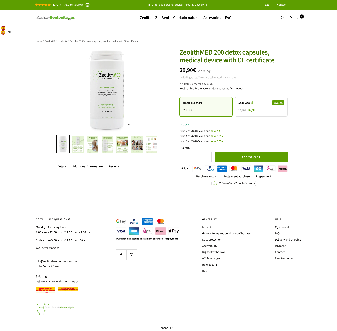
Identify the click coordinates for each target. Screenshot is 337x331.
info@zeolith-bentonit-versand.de (56, 261)
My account (282, 227)
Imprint (206, 227)
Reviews (114, 166)
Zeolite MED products (56, 41)
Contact (281, 5)
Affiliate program (212, 258)
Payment (280, 246)
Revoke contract (285, 258)
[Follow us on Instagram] (131, 254)
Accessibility (209, 246)
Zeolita (145, 17)
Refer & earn (209, 265)
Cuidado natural (186, 17)
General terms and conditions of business (227, 233)
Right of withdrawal (214, 252)
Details (62, 166)
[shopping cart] (299, 17)
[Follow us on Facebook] (121, 254)
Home (39, 41)
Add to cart (251, 157)
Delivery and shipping (288, 240)
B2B (267, 5)
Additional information (87, 166)
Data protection (211, 240)
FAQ (228, 17)
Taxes (201, 78)
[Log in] (291, 17)
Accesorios (212, 17)
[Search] (282, 17)
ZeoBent (162, 17)
